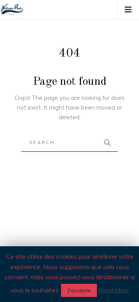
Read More (113, 290)
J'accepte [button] (79, 290)
